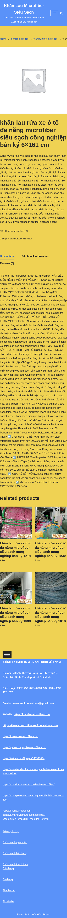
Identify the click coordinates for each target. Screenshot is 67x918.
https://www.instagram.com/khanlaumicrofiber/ (28, 784)
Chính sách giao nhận (15, 842)
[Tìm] (61, 13)
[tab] (7, 256)
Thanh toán (9, 890)
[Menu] (54, 13)
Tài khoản (8, 901)
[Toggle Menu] (7, 654)
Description (7, 256)
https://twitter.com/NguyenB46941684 (23, 758)
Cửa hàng (8, 868)
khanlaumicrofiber (19, 38)
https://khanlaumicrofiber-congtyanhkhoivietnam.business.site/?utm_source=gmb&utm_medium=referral (25, 814)
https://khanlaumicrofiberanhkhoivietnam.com (30, 725)
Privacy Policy (11, 831)
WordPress (43, 914)
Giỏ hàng (8, 879)
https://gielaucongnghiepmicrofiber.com (24, 747)
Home (3, 38)
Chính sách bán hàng (14, 853)
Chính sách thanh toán (15, 864)
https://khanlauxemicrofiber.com (20, 736)
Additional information (34, 256)
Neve (20, 914)
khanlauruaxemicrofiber (45, 38)
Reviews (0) (7, 263)
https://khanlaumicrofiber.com (32, 714)
